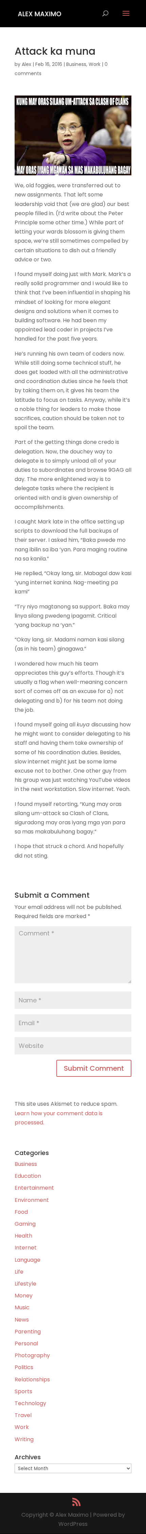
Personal (26, 1343)
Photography (32, 1355)
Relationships (32, 1379)
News (22, 1320)
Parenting (28, 1331)
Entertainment (34, 1188)
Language (27, 1260)
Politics (24, 1367)
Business (76, 64)
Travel (23, 1415)
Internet (26, 1248)
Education (28, 1176)
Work (95, 64)
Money (24, 1295)
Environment (32, 1200)
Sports (23, 1391)
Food (21, 1212)
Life (19, 1272)
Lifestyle (25, 1284)
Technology (30, 1403)
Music (22, 1307)
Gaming (25, 1224)
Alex (26, 64)
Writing (24, 1439)
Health (23, 1236)
